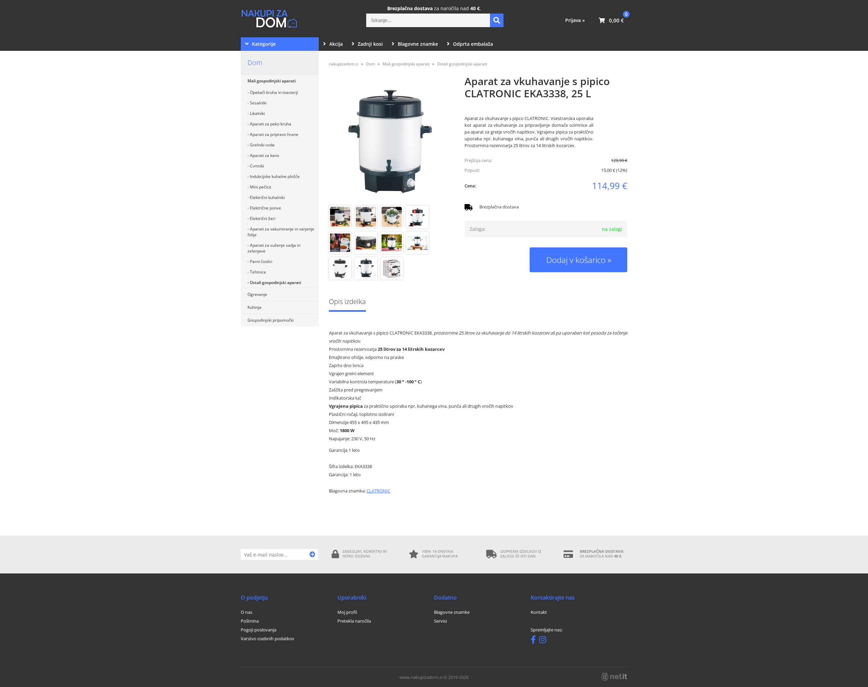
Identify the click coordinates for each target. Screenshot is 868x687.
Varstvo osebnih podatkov (267, 638)
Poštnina (250, 621)
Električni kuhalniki (267, 197)
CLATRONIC (378, 491)
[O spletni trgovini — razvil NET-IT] (614, 677)
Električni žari (262, 218)
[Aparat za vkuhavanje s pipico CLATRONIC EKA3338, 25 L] (390, 141)
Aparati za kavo (264, 155)
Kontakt (539, 612)
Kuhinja (254, 307)
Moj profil (347, 612)
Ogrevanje (257, 294)
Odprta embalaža (473, 44)
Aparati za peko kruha (270, 124)
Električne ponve (265, 208)
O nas (246, 612)
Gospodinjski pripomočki (271, 320)
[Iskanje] (497, 20)
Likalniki (257, 113)
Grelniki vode (262, 145)
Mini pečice (260, 187)
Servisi (440, 621)
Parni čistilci (261, 261)
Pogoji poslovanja (258, 630)
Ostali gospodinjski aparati (275, 282)
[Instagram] (544, 641)
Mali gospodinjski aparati (272, 81)
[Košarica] (611, 20)
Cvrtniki (257, 166)
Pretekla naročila (354, 621)
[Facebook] (535, 641)
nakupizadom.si (343, 64)
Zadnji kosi (370, 44)
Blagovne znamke (418, 44)
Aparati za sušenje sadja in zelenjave (274, 248)
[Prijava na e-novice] (312, 554)
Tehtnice (258, 272)
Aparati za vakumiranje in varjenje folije (281, 232)
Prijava (575, 20)
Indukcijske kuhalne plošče (275, 176)
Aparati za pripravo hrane (274, 134)
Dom (255, 62)
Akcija (336, 44)
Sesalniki (258, 103)
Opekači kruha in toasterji (274, 92)
